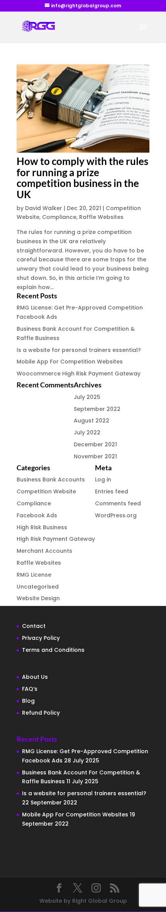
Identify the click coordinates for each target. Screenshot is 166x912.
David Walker (43, 208)
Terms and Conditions (53, 650)
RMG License (34, 575)
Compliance (59, 217)
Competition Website (46, 491)
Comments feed (118, 503)
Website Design (38, 598)
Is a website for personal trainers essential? (79, 350)
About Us (35, 677)
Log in (103, 479)
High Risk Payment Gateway (56, 539)
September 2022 (97, 409)
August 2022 (91, 420)
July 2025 (87, 397)
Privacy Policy (41, 638)
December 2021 (95, 444)
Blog (28, 701)
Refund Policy (41, 713)
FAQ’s (29, 689)
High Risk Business (42, 527)
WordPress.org (116, 515)
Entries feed (111, 491)
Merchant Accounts (44, 551)
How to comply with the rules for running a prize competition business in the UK (82, 177)
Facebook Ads (37, 515)
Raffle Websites (101, 217)
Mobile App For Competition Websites (70, 361)
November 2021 (95, 456)
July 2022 (87, 432)
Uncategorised (38, 587)
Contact (34, 626)
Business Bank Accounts (51, 479)
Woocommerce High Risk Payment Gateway (79, 373)
